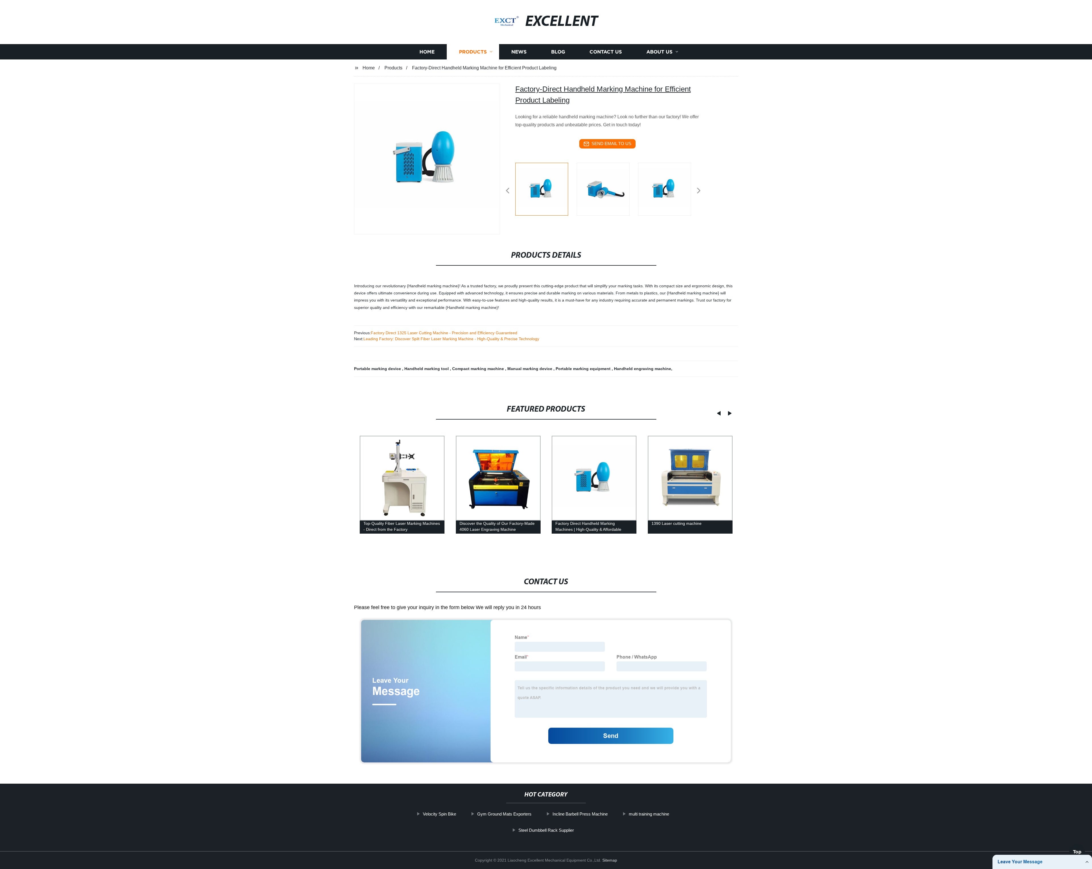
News (519, 52)
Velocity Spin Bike (439, 814)
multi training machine (649, 814)
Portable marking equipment (584, 368)
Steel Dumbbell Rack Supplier (546, 829)
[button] (507, 191)
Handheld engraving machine (642, 368)
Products (473, 52)
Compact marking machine (478, 368)
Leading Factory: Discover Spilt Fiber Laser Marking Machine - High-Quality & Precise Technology (451, 339)
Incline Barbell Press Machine (580, 814)
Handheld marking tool (427, 368)
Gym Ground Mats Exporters (504, 814)
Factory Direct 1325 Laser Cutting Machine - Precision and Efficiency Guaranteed (444, 333)
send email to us (611, 143)
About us (659, 52)
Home (427, 52)
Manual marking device (530, 368)
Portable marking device (378, 368)
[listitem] (546, 188)
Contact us (606, 52)
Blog (558, 52)
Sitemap (609, 860)
